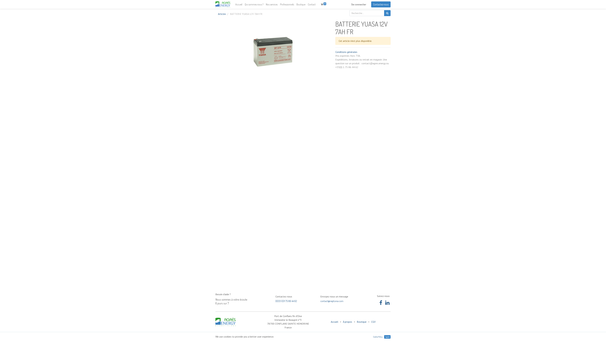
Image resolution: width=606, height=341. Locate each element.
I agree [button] (387, 337)
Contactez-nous (381, 4)
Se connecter (358, 4)
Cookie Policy (378, 337)
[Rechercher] (387, 13)
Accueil (334, 321)
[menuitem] (239, 4)
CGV (373, 321)
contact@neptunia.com (331, 301)
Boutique (361, 321)
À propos (347, 321)
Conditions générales (346, 52)
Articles (222, 13)
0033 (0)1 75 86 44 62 (286, 301)
